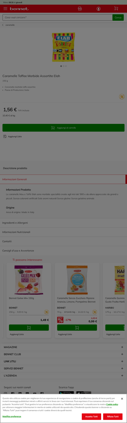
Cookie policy (112, 404)
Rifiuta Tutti (112, 416)
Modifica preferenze (11, 416)
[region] (63, 408)
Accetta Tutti (91, 416)
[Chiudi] (122, 398)
